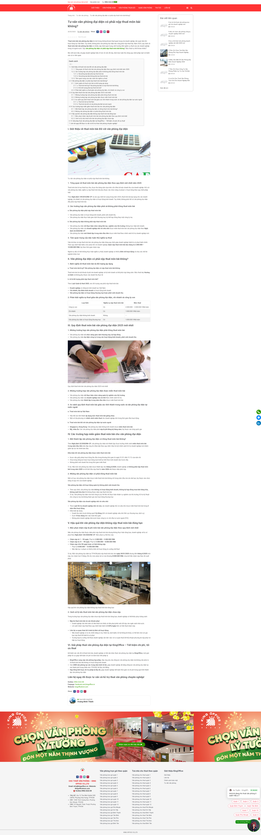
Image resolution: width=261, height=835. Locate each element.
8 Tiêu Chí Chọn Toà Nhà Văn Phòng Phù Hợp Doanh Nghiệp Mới (179, 51)
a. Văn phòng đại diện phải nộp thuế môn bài (90, 74)
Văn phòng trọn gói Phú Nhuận (110, 807)
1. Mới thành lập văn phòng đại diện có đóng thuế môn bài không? (96, 109)
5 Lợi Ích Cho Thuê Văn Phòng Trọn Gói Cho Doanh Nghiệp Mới (179, 79)
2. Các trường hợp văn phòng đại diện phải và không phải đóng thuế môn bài (99, 72)
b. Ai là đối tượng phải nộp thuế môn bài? (89, 88)
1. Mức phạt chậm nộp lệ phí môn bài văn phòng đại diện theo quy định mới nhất (100, 116)
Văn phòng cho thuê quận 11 (141, 802)
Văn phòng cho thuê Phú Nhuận (142, 807)
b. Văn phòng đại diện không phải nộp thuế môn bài (92, 76)
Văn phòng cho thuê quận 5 (141, 786)
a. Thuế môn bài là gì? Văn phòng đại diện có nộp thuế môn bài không (97, 85)
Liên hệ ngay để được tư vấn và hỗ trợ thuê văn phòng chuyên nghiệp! (93, 123)
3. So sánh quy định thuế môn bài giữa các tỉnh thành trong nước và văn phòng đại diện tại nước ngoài (108, 100)
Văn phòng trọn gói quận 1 (109, 775)
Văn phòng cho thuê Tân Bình (142, 815)
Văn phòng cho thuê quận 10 (141, 799)
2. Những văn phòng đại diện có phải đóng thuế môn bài (92, 111)
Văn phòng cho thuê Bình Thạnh (142, 813)
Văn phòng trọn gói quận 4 (109, 783)
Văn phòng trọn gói (127, 8)
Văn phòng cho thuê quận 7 (141, 791)
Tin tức (158, 8)
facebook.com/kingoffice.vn (85, 684)
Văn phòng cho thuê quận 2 (141, 778)
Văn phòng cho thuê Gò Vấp (141, 810)
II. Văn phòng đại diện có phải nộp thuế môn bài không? (89, 81)
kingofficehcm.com (81, 687)
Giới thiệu (95, 8)
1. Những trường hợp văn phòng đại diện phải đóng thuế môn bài (95, 95)
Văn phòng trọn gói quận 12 (109, 804)
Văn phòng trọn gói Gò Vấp (109, 810)
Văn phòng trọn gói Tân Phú (109, 818)
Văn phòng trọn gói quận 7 (109, 791)
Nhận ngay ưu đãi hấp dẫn (129, 744)
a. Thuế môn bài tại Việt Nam (85, 102)
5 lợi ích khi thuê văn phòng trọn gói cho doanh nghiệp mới (179, 23)
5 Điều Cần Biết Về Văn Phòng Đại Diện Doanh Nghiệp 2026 (180, 61)
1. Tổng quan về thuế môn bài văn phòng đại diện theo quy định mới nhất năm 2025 (101, 69)
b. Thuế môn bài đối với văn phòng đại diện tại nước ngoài (94, 104)
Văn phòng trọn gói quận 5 (109, 786)
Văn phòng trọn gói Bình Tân (109, 823)
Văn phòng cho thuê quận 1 (141, 775)
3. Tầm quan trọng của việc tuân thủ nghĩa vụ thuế (90, 78)
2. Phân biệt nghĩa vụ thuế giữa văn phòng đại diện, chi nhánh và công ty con (99, 90)
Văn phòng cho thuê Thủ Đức (142, 821)
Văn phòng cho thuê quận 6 (141, 788)
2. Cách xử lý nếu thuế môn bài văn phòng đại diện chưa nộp (94, 118)
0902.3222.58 (110, 2)
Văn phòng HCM (109, 8)
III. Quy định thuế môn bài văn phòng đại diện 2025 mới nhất (90, 93)
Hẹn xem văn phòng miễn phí (77, 2)
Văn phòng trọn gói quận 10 (109, 799)
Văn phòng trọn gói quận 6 (109, 788)
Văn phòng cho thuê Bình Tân (142, 823)
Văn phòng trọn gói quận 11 (109, 802)
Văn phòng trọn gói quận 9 (109, 796)
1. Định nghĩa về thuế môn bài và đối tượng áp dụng (91, 83)
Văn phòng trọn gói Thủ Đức (109, 821)
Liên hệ (167, 8)
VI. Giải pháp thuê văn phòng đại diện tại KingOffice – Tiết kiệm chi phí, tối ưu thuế (97, 121)
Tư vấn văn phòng (82, 15)
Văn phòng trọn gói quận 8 (109, 794)
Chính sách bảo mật (171, 780)
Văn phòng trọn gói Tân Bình (109, 815)
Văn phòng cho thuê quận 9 (141, 796)
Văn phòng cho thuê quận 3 (141, 780)
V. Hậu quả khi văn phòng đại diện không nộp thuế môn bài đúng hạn (93, 114)
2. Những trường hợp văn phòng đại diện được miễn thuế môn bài (95, 97)
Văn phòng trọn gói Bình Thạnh (110, 813)
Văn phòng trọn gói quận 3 (109, 780)
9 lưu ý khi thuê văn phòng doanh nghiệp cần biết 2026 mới (179, 42)
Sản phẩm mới (95, 2)
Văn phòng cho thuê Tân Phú (141, 818)
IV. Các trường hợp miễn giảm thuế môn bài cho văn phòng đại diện (92, 106)
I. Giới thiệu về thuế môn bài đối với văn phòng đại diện (88, 67)
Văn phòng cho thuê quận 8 (141, 794)
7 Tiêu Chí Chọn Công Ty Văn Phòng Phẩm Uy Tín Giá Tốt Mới (179, 70)
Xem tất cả (164, 88)
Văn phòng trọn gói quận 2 (109, 778)
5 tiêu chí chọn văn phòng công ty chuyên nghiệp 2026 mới (179, 32)
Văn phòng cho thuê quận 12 (141, 804)
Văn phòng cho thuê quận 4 (141, 783)
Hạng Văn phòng (145, 8)
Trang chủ (71, 15)
